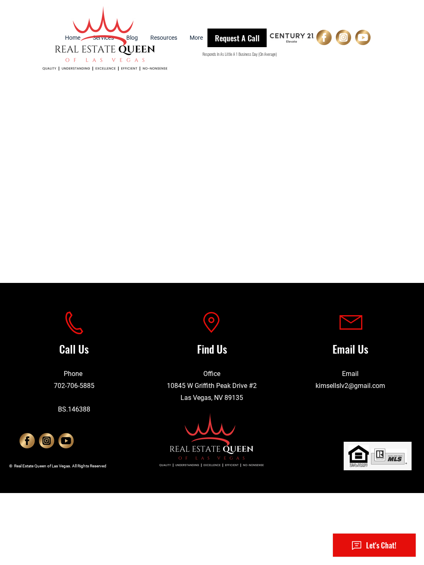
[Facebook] (324, 37)
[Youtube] (363, 37)
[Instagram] (343, 37)
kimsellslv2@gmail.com (350, 386)
